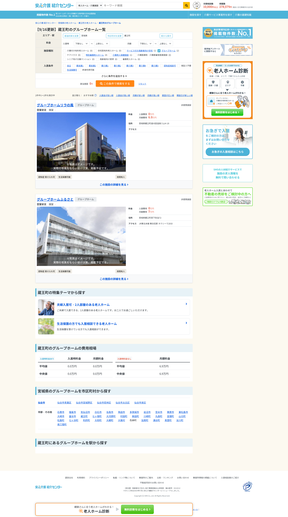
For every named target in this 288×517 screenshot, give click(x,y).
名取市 (109, 412)
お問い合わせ (183, 477)
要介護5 (154, 65)
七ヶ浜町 (73, 420)
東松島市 (183, 412)
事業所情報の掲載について (205, 477)
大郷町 (109, 420)
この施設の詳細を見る (113, 184)
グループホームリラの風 (55, 104)
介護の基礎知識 (243, 14)
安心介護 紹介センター (45, 22)
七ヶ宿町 (97, 416)
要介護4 (142, 65)
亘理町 (170, 416)
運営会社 (69, 477)
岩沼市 (147, 412)
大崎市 (60, 416)
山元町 (182, 416)
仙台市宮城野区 (84, 402)
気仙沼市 (85, 412)
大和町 (98, 420)
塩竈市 (72, 412)
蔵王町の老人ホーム (87, 22)
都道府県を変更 (71, 35)
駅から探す (166, 35)
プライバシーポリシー (99, 477)
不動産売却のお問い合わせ (152, 482)
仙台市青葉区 (64, 402)
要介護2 (117, 65)
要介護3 (130, 65)
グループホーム (169, 50)
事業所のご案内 (146, 477)
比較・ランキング (165, 477)
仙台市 (41, 402)
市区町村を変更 (115, 35)
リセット (142, 83)
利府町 (86, 420)
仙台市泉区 (140, 402)
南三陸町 (62, 424)
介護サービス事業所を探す (218, 14)
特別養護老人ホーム (95, 55)
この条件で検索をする (116, 83)
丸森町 (158, 416)
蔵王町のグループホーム (110, 22)
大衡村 (121, 420)
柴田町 (135, 416)
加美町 (144, 420)
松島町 (60, 420)
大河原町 (111, 416)
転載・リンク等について (124, 477)
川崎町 (147, 416)
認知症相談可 (170, 65)
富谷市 (72, 416)
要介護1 (104, 65)
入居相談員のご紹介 (230, 477)
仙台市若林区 (104, 402)
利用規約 (81, 477)
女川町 (179, 420)
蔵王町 (84, 416)
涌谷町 (156, 420)
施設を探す (195, 14)
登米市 (158, 412)
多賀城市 (134, 412)
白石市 (98, 412)
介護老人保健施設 (121, 55)
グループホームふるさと (55, 199)
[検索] (186, 5)
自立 (69, 65)
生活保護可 (72, 69)
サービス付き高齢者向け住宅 (140, 50)
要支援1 (80, 65)
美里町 (168, 420)
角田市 (121, 412)
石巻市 (60, 412)
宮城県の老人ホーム (67, 22)
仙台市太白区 (123, 402)
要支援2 (92, 65)
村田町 (123, 416)
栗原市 (170, 412)
